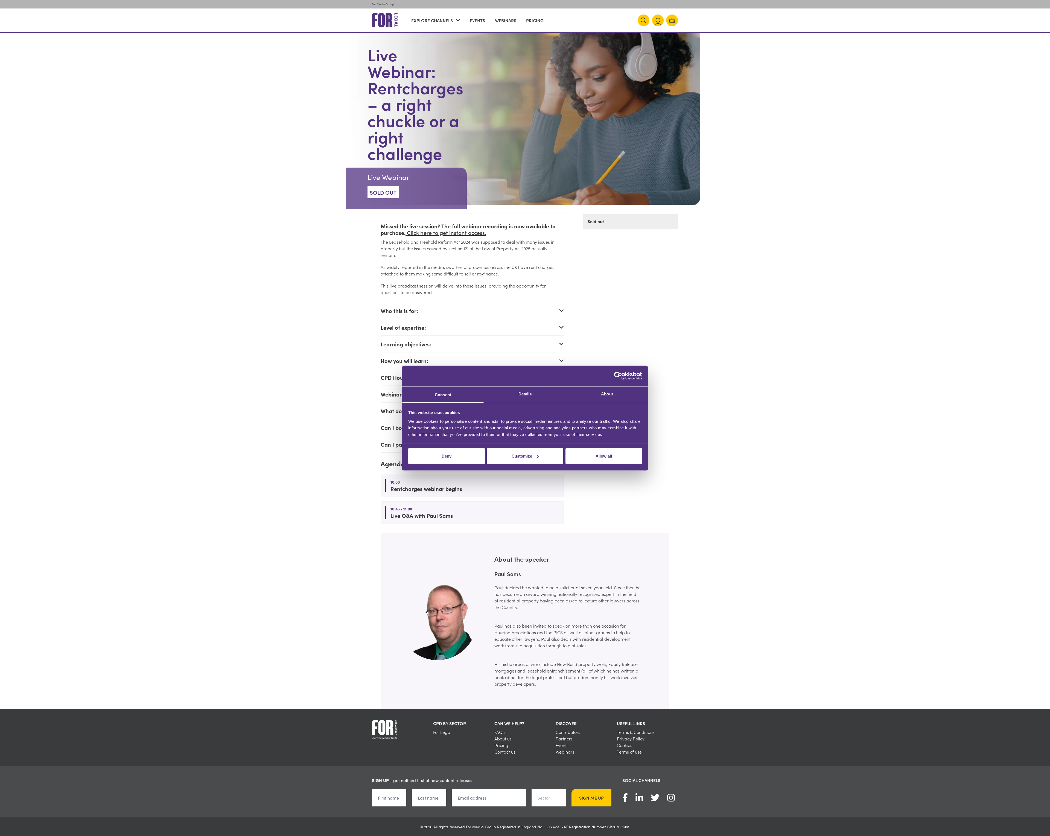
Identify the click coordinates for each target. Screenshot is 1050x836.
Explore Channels (432, 20)
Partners (564, 739)
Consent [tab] (443, 394)
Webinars (505, 20)
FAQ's (499, 732)
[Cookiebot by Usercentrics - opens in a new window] (618, 376)
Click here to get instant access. (446, 232)
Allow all (604, 456)
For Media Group (383, 4)
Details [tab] (525, 393)
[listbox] (525, 621)
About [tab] (607, 393)
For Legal (442, 732)
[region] (525, 621)
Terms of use (629, 752)
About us (503, 739)
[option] (525, 621)
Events (477, 20)
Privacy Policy (630, 739)
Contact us (504, 752)
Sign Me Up (591, 798)
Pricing (535, 20)
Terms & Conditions (636, 732)
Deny (446, 456)
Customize (522, 456)
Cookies (624, 745)
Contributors (568, 732)
